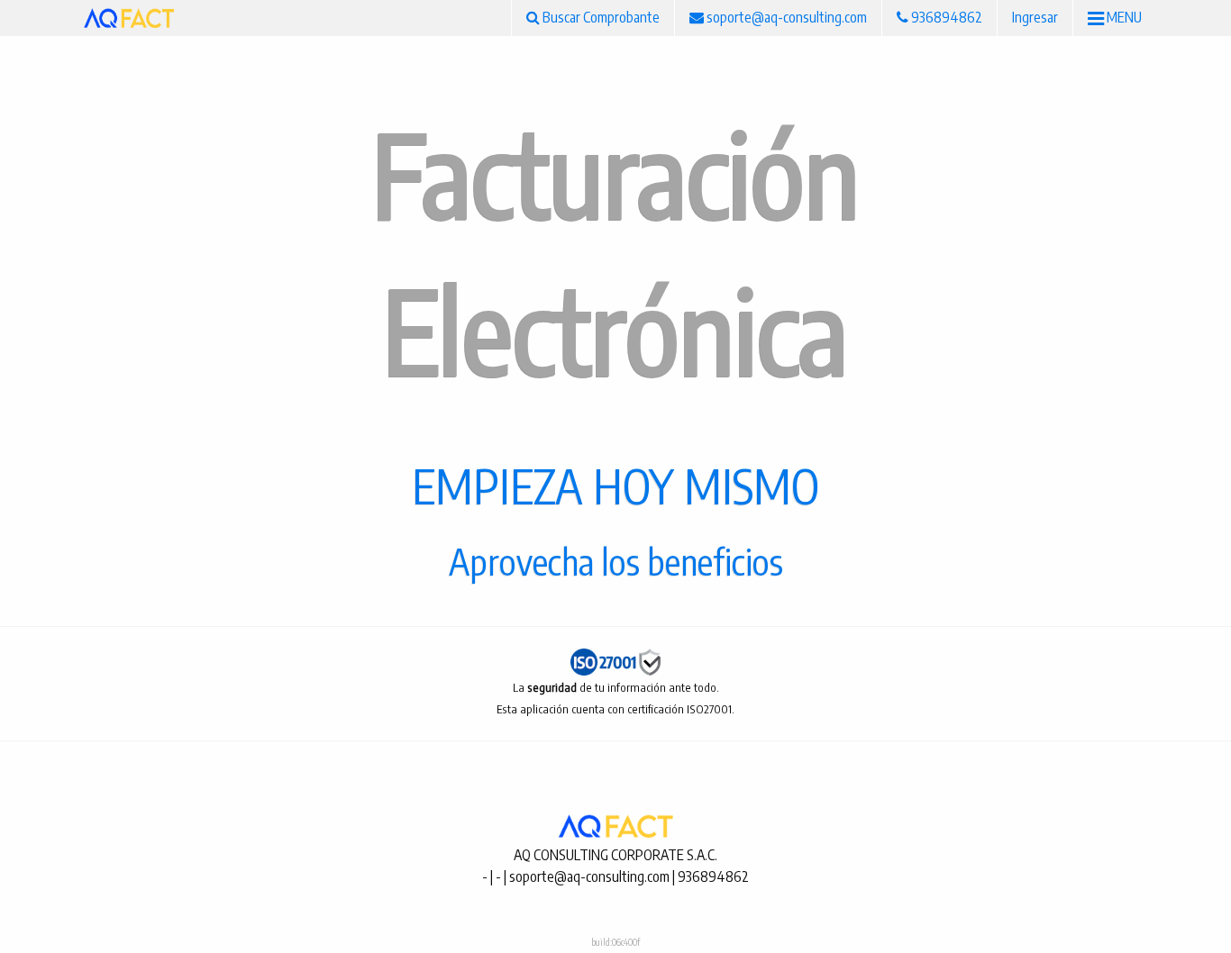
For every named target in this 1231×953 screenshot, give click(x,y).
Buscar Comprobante (600, 17)
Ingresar (1035, 17)
